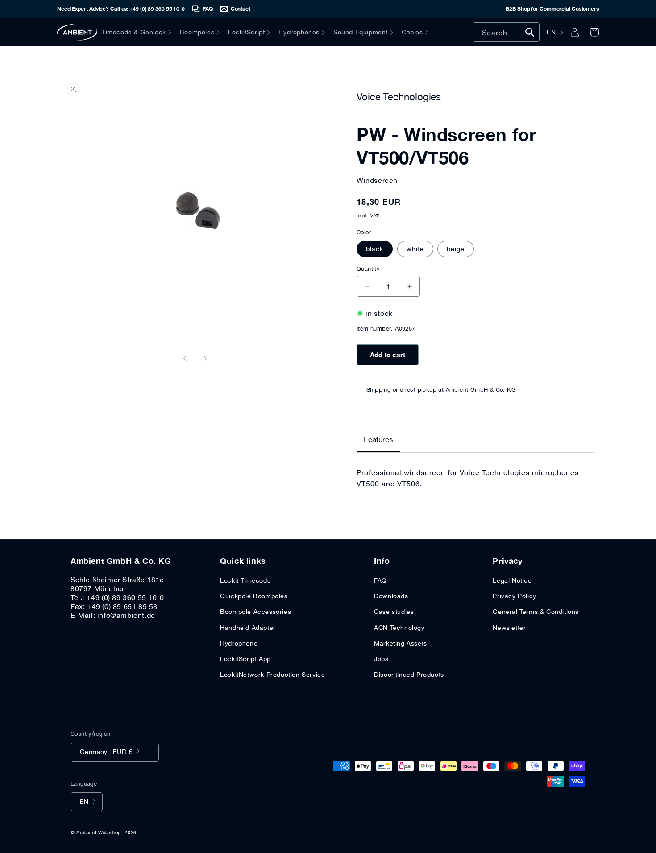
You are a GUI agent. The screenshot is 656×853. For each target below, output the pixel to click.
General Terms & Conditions (536, 611)
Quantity (368, 268)
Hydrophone (238, 643)
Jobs (381, 659)
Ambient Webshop (98, 832)
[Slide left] (185, 358)
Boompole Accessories (255, 611)
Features (378, 439)
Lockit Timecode (245, 580)
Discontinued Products (409, 674)
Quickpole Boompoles (253, 596)
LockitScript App (245, 659)
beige (456, 249)
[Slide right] (205, 358)
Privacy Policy (514, 596)
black (374, 249)
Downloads (391, 596)
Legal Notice (512, 580)
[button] (141, 32)
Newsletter (509, 627)
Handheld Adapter (248, 627)
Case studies (394, 611)
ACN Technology (399, 627)
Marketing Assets (400, 643)
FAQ (380, 580)
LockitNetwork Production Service (272, 674)
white (415, 249)
